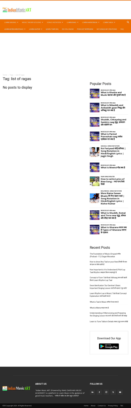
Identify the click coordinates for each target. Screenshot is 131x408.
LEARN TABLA (108, 22)
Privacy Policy (113, 406)
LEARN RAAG (71, 22)
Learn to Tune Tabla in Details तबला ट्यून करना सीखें (109, 322)
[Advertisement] (65, 52)
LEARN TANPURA (52, 29)
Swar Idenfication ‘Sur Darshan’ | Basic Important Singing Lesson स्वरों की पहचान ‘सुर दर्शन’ (108, 286)
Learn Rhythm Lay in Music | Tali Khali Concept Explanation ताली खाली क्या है (108, 294)
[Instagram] (106, 392)
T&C (121, 406)
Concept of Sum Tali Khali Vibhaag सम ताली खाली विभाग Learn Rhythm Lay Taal (108, 279)
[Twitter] (113, 392)
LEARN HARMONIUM (89, 22)
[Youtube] (120, 392)
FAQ (122, 29)
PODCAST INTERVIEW (85, 29)
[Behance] (92, 392)
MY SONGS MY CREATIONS (107, 29)
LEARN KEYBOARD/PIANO (13, 29)
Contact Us (102, 406)
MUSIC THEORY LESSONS (31, 22)
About (93, 406)
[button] (128, 22)
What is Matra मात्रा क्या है (99, 308)
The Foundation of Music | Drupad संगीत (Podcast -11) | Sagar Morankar (105, 255)
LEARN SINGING (10, 22)
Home (5, 75)
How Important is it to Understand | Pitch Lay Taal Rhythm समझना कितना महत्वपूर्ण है (107, 271)
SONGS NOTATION (54, 22)
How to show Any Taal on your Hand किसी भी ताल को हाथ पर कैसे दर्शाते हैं (108, 263)
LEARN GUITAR (34, 29)
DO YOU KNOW (68, 29)
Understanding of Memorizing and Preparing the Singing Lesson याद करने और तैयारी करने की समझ (108, 314)
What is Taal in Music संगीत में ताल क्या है (104, 302)
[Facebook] (99, 392)
